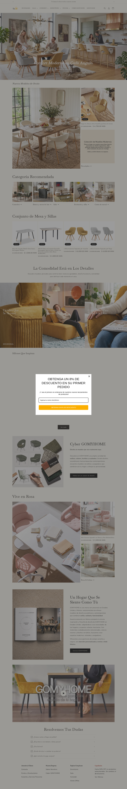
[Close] (89, 376)
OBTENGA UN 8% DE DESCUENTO (63, 407)
